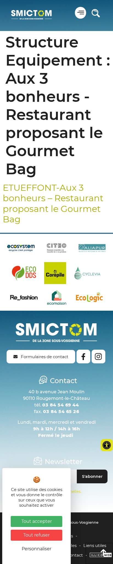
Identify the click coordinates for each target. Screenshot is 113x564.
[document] (56, 282)
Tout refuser (36, 535)
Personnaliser (36, 548)
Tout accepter (36, 521)
